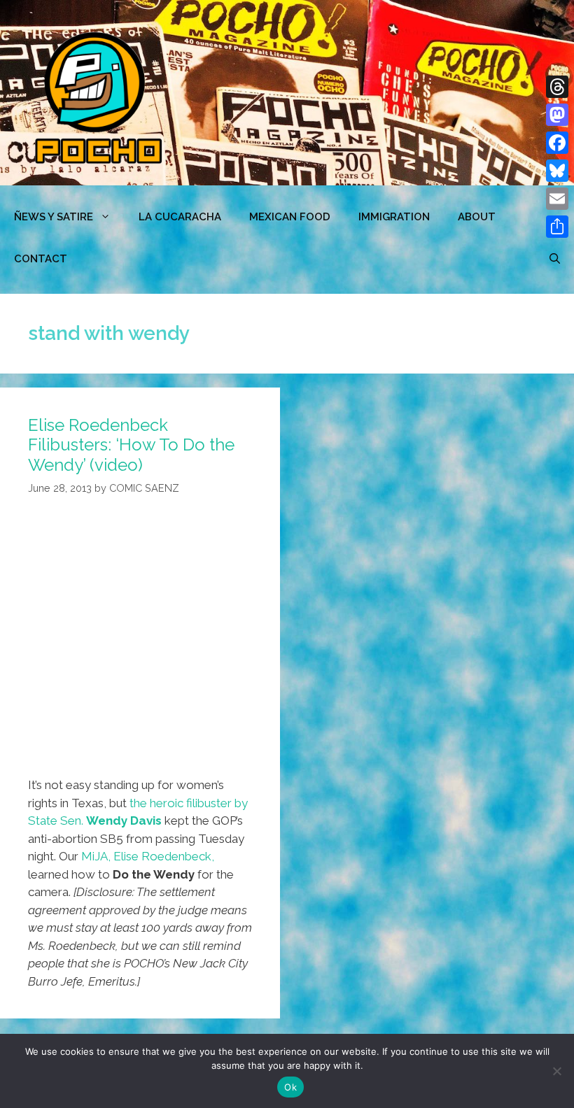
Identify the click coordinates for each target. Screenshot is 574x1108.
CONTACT (40, 259)
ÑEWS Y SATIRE (53, 217)
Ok (290, 1087)
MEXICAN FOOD (289, 217)
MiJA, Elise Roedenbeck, (147, 856)
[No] (557, 1071)
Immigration (394, 217)
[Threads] (557, 87)
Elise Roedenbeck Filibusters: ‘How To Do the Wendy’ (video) (131, 445)
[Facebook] (557, 143)
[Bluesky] (557, 171)
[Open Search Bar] (555, 259)
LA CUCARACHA (180, 217)
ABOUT (477, 217)
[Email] (557, 199)
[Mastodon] (557, 115)
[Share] (557, 227)
